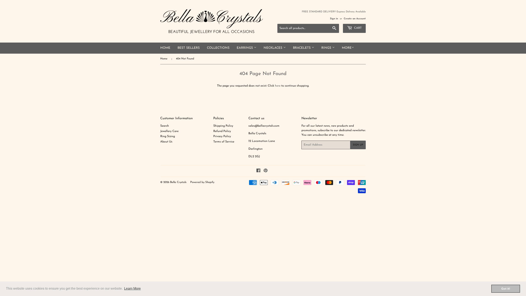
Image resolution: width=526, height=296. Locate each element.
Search (164, 125)
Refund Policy (222, 131)
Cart (357, 28)
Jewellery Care (169, 131)
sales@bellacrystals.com (263, 125)
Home (165, 48)
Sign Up (358, 145)
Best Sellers (189, 48)
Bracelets (302, 48)
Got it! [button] (505, 288)
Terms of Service (223, 141)
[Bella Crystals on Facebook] (258, 171)
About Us (166, 141)
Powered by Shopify (202, 182)
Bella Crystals (178, 182)
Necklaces (273, 48)
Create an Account (355, 18)
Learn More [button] (132, 288)
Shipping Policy (223, 125)
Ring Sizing (167, 136)
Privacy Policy (222, 136)
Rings (326, 48)
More (347, 48)
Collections (218, 48)
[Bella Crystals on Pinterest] (265, 171)
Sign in (334, 18)
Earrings (245, 48)
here (277, 85)
